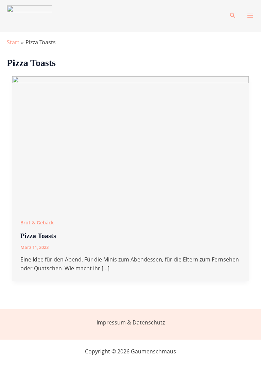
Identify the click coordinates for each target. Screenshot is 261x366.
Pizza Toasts (38, 235)
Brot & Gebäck (37, 222)
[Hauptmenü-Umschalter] (250, 15)
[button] (233, 15)
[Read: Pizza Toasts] (130, 142)
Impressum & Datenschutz (131, 322)
